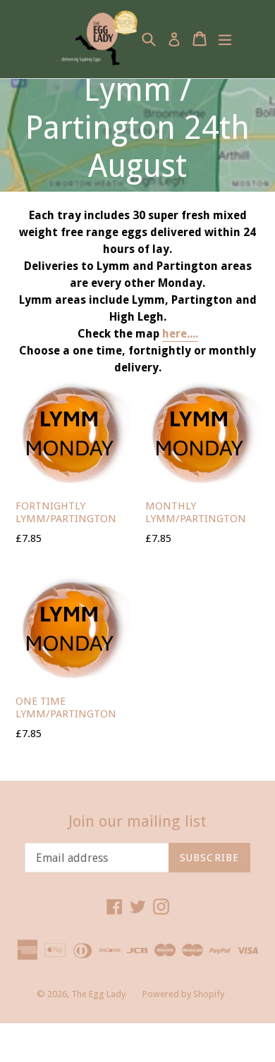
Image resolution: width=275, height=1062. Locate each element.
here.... (180, 333)
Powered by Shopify (183, 994)
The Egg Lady (98, 994)
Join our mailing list (137, 821)
